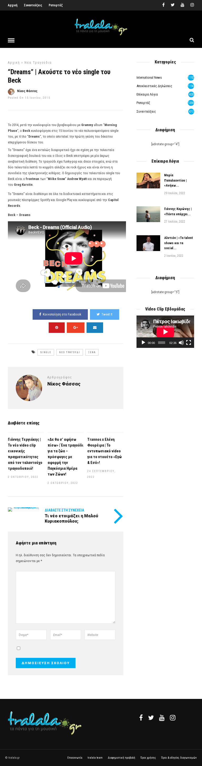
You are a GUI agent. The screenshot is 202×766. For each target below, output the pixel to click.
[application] (165, 332)
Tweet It (107, 314)
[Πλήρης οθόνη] (188, 342)
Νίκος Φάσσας (27, 91)
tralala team (95, 757)
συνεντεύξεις (146, 111)
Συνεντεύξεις (33, 5)
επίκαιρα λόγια (147, 94)
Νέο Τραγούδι (69, 352)
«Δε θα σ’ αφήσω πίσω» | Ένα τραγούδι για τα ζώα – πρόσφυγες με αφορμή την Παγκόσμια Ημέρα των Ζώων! (65, 457)
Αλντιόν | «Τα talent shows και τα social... (178, 243)
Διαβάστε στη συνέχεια (64, 510)
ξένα (92, 352)
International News (149, 77)
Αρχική (12, 5)
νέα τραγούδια (38, 62)
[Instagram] (192, 5)
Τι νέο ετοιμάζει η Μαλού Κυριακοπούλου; (71, 518)
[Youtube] (182, 5)
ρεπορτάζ (143, 103)
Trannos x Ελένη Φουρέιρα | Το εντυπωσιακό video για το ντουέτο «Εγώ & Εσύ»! (104, 451)
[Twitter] (151, 717)
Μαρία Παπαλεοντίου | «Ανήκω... (175, 180)
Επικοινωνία (74, 757)
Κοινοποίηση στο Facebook (62, 314)
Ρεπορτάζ (56, 5)
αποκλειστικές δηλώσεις (154, 86)
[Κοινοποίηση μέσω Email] (95, 327)
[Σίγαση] (181, 342)
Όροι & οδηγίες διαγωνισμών (179, 757)
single (45, 352)
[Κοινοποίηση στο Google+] (75, 327)
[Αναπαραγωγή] (143, 342)
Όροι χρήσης (148, 757)
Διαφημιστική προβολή (121, 757)
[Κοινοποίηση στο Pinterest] (57, 327)
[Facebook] (141, 717)
